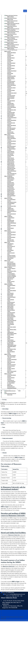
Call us (3, 592)
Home (25, 10)
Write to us (6, 594)
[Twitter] (2, 612)
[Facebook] (2, 610)
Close (2, 402)
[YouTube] (2, 614)
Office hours (9, 596)
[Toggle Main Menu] (1, 9)
